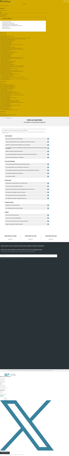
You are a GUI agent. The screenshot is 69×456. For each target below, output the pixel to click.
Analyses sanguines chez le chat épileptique (6, 91)
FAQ (4, 5)
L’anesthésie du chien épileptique (5, 69)
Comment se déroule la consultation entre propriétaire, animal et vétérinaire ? (11, 44)
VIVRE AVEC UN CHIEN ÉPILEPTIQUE (5, 59)
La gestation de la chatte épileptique (5, 99)
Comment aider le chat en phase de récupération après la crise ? (9, 101)
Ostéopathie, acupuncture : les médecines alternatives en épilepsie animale (11, 58)
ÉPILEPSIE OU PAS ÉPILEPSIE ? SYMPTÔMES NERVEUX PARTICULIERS (9, 74)
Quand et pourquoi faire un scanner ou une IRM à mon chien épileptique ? (11, 48)
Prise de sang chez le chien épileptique (6, 45)
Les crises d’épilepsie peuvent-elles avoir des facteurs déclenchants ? (10, 70)
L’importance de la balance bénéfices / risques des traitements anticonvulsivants (12, 57)
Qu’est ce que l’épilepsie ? (3, 394)
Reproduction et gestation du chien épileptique (7, 62)
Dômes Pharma (2, 454)
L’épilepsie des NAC (2, 382)
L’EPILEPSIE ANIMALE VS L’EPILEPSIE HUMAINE (8, 23)
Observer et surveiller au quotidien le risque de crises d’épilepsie (9, 100)
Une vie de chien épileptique (4, 60)
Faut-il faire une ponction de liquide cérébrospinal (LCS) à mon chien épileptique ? (12, 49)
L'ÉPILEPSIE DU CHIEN (3, 34)
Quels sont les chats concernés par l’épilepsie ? (7, 87)
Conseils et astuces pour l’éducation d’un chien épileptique (9, 68)
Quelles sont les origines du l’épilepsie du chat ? (7, 85)
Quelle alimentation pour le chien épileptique (7, 73)
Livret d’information (2, 386)
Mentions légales (15, 454)
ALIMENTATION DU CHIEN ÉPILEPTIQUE (5, 72)
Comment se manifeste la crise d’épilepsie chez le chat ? (8, 86)
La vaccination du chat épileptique (5, 103)
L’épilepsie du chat (2, 381)
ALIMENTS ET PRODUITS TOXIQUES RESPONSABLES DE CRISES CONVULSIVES (12, 25)
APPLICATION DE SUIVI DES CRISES (6, 28)
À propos (1, 391)
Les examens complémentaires (4, 46)
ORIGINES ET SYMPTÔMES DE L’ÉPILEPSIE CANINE (7, 36)
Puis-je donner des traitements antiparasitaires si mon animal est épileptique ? (11, 66)
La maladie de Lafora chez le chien (5, 79)
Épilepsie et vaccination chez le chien (5, 67)
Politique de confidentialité (20, 454)
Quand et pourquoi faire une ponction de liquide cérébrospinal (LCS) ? (10, 93)
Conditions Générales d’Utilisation (8, 454)
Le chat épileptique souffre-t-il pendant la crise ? (7, 88)
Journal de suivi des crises (3, 387)
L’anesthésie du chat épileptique (5, 104)
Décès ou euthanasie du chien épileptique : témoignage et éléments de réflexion (12, 71)
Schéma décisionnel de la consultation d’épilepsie (7, 47)
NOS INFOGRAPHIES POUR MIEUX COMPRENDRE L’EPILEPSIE (10, 24)
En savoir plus (10, 239)
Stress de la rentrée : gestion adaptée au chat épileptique (8, 97)
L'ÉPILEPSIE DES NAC (3, 113)
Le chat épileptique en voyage (4, 98)
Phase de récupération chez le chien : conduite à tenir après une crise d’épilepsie (12, 65)
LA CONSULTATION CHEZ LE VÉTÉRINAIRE (6, 42)
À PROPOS (7, 5)
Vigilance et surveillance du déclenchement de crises (8, 61)
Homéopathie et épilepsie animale (5, 55)
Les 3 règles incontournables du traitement (6, 53)
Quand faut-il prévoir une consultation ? (6, 43)
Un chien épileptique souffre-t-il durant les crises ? (7, 40)
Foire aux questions (2, 385)
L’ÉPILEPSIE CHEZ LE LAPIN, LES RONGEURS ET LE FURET (8, 114)
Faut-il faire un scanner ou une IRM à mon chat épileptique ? (9, 92)
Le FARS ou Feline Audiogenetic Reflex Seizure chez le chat (8, 109)
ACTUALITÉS (1, 5)
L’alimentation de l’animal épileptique (5, 56)
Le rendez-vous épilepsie (4, 90)
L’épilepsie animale (2, 378)
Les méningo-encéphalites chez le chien (6, 41)
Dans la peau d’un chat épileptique (5, 96)
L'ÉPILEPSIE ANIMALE (6, 18)
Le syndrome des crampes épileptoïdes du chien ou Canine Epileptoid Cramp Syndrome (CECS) (14, 78)
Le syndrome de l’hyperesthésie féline (5, 108)
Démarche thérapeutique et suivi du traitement (7, 52)
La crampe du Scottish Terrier (4, 77)
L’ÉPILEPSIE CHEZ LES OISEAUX (4, 115)
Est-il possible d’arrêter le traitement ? (6, 54)
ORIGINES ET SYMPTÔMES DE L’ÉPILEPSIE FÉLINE (7, 84)
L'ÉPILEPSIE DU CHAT (3, 83)
